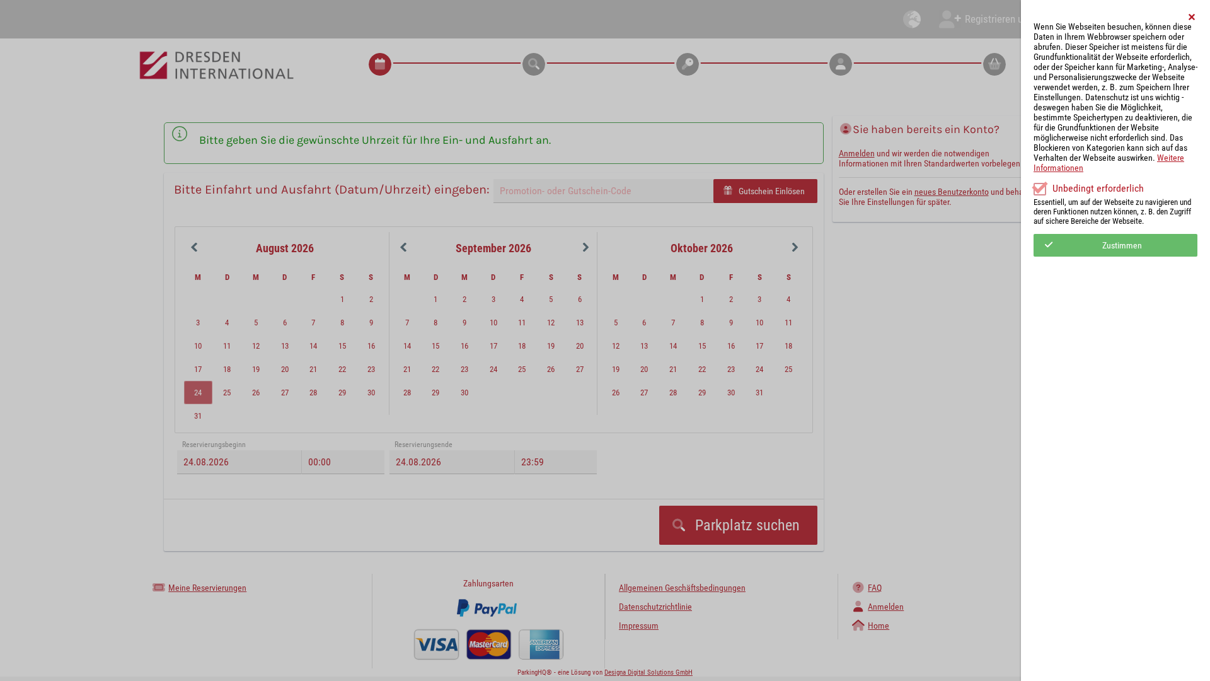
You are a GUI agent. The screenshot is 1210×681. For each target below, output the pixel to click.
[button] (1192, 17)
